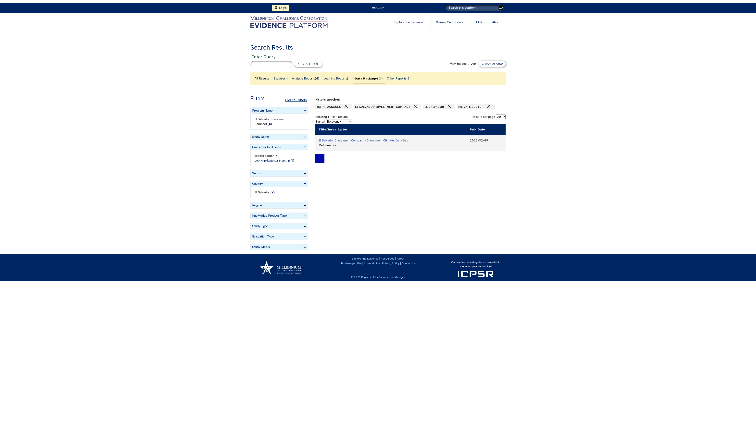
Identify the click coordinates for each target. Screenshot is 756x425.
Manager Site (353, 263)
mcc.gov (378, 7)
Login (282, 8)
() (270, 124)
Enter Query (263, 56)
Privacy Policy (390, 263)
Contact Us (409, 263)
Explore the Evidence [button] (408, 22)
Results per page (483, 117)
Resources (387, 258)
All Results (262, 78)
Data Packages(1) (369, 78)
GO (501, 7)
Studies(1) (281, 78)
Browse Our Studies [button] (449, 22)
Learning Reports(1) (336, 78)
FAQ (479, 22)
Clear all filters (296, 100)
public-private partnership (272, 161)
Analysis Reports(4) (305, 78)
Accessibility (372, 263)
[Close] (346, 106)
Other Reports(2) (398, 78)
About (496, 22)
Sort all (320, 122)
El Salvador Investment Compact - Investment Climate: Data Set (363, 140)
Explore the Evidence (365, 258)
